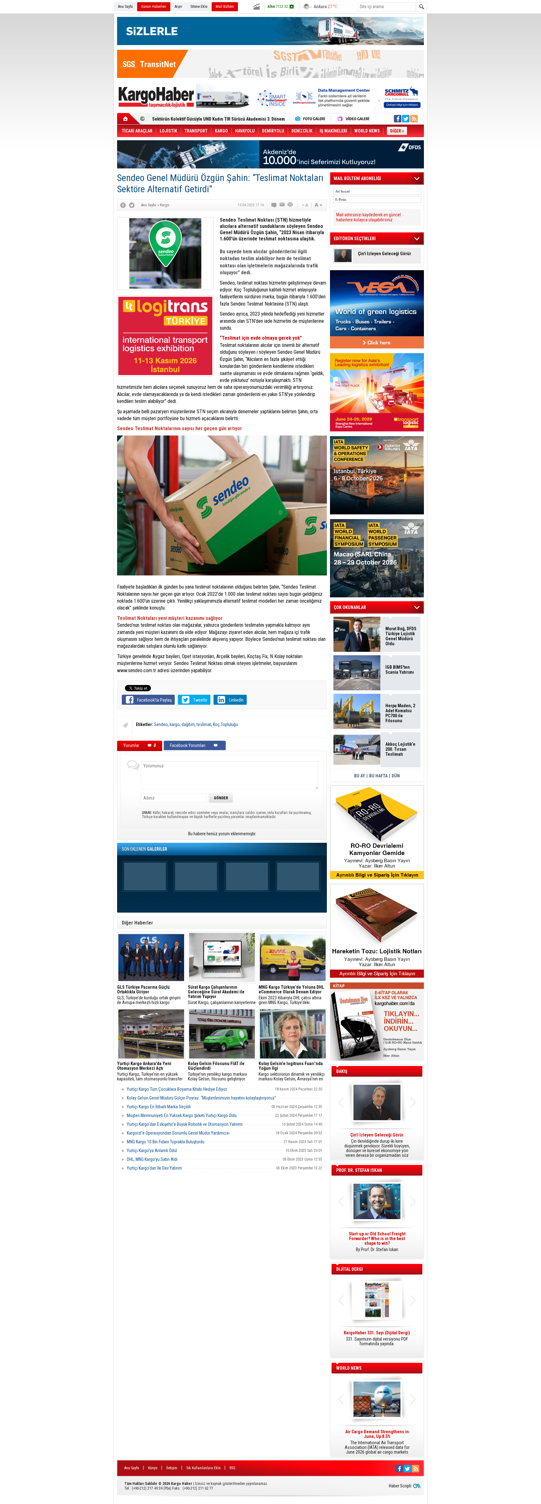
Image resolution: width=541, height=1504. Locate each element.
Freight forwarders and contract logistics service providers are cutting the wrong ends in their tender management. (377, 1244)
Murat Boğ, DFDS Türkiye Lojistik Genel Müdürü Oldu (400, 636)
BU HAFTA (378, 775)
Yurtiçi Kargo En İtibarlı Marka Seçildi (159, 1106)
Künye (152, 1468)
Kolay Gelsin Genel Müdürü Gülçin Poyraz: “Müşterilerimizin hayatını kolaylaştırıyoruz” (201, 1097)
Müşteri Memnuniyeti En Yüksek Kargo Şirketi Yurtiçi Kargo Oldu (182, 1115)
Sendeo (161, 724)
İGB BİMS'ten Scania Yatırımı (399, 670)
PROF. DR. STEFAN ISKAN (359, 1170)
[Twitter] (132, 205)
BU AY (359, 775)
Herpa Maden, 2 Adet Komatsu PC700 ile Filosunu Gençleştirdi (400, 713)
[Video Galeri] (354, 118)
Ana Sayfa (125, 6)
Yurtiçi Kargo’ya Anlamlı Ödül (152, 1150)
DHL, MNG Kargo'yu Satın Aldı (152, 1159)
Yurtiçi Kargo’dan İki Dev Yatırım (154, 1168)
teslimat (204, 724)
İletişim (171, 1468)
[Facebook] (123, 205)
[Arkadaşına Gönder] (282, 205)
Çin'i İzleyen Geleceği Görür (384, 253)
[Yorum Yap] (274, 205)
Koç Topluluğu (225, 724)
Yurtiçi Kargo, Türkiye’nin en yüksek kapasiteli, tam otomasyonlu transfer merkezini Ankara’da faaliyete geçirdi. (150, 1071)
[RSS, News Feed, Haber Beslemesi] (414, 118)
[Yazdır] (290, 205)
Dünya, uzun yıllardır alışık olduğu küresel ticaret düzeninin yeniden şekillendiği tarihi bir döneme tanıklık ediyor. (377, 1145)
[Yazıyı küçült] (304, 205)
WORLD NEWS (349, 1368)
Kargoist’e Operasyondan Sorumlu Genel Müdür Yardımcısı (178, 1133)
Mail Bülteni (225, 6)
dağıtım (188, 724)
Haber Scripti (400, 1485)
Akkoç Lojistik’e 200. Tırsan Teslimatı (400, 749)
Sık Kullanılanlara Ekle (203, 1468)
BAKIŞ (342, 1071)
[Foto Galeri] (311, 118)
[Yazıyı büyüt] (318, 205)
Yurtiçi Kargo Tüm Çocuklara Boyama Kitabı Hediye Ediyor (177, 1089)
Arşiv (178, 6)
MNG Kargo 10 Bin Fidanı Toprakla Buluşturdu (165, 1141)
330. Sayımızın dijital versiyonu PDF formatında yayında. (377, 1338)
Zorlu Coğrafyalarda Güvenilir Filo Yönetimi (193, 118)
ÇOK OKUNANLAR (350, 607)
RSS (232, 1468)
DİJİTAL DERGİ (349, 1269)
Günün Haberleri (153, 6)
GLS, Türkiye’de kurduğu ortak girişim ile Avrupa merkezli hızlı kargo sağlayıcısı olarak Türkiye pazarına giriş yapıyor (151, 995)
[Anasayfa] (129, 118)
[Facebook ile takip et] (397, 118)
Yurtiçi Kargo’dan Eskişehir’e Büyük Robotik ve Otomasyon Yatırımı (185, 1124)
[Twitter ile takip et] (406, 118)
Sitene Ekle (198, 6)
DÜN (396, 775)
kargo (175, 724)
